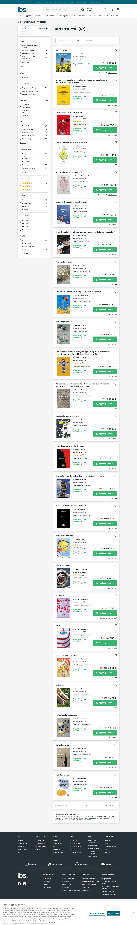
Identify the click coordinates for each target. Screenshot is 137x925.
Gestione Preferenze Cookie (71, 891)
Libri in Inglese (22, 849)
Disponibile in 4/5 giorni (30, 88)
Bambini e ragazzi (28, 50)
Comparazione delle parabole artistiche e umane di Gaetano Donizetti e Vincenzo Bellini (82, 81)
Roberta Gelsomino (29, 135)
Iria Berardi (78, 146)
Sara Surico (79, 116)
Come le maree (62, 745)
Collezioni (38, 849)
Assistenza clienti (96, 2)
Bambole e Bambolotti (91, 852)
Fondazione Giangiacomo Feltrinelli (110, 888)
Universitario (26, 206)
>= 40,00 (25, 116)
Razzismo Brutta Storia (108, 895)
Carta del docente (81, 2)
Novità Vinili (56, 849)
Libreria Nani (26, 243)
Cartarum (25, 253)
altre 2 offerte (112, 195)
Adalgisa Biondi (80, 480)
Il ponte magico (62, 775)
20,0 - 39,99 (26, 113)
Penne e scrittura (110, 846)
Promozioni (26, 77)
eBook (20, 852)
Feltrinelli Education (107, 892)
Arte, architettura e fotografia (28, 61)
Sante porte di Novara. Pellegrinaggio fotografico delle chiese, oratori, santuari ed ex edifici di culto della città (82, 352)
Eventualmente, (78, 57)
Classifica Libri (22, 843)
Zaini (106, 849)
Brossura (25, 200)
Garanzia (65, 888)
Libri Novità (21, 840)
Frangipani (26, 154)
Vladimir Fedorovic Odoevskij (85, 176)
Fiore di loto (26, 165)
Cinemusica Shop (28, 247)
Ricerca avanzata (90, 9)
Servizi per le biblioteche (89, 879)
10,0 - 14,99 (26, 107)
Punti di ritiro (49, 2)
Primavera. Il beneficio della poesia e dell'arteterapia (78, 292)
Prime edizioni (39, 840)
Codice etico (86, 891)
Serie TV (72, 849)
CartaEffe (39, 2)
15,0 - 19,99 (26, 110)
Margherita (26, 162)
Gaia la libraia (47, 888)
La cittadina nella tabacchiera (68, 172)
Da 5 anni (25, 230)
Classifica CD (57, 843)
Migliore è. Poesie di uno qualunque (70, 506)
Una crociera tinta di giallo (67, 416)
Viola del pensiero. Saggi (31, 168)
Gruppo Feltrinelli (106, 879)
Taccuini (108, 840)
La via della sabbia (63, 262)
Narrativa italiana (28, 53)
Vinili (54, 846)
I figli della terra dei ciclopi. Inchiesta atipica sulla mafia (79, 476)
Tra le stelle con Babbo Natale (68, 112)
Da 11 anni (25, 220)
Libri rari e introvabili (41, 843)
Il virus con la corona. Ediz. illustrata (71, 142)
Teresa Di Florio (80, 539)
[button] (82, 9)
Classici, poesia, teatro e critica (30, 46)
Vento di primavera (63, 322)
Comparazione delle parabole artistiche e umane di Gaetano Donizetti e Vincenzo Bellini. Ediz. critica (82, 385)
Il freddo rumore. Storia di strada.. (70, 446)
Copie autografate (41, 846)
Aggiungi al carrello (107, 68)
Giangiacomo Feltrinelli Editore (108, 883)
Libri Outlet (21, 846)
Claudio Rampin (28, 129)
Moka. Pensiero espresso (66, 715)
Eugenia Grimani (80, 54)
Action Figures (92, 856)
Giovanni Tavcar (28, 132)
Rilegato (25, 210)
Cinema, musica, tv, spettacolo (29, 57)
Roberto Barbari (28, 126)
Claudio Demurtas (81, 569)
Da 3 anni (25, 223)
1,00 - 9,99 (25, 104)
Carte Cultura (69, 2)
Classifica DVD (75, 843)
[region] (68, 913)
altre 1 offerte (112, 73)
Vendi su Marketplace (89, 885)
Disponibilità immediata (30, 94)
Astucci (107, 852)
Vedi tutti (23, 66)
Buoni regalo (58, 2)
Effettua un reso (67, 885)
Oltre (57, 625)
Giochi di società (93, 848)
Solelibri (25, 250)
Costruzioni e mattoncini (92, 841)
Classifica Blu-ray (76, 846)
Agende (107, 843)
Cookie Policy (53, 923)
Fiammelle (59, 595)
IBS (23, 240)
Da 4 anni (25, 226)
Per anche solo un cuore (66, 655)
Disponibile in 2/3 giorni (30, 91)
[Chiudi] (133, 912)
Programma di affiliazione (90, 882)
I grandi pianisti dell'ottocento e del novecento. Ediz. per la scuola (84, 232)
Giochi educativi (93, 845)
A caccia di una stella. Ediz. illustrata (71, 202)
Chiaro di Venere (62, 566)
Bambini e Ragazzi (76, 852)
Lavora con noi (87, 888)
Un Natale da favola (64, 536)
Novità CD (56, 840)
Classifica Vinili (58, 852)
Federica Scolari (80, 778)
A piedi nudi (60, 685)
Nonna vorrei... (61, 50)
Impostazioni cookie (97, 913)
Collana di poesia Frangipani (28, 157)
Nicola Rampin (27, 139)
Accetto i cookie (113, 913)
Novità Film (73, 840)
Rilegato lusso (27, 203)
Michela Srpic (79, 325)
